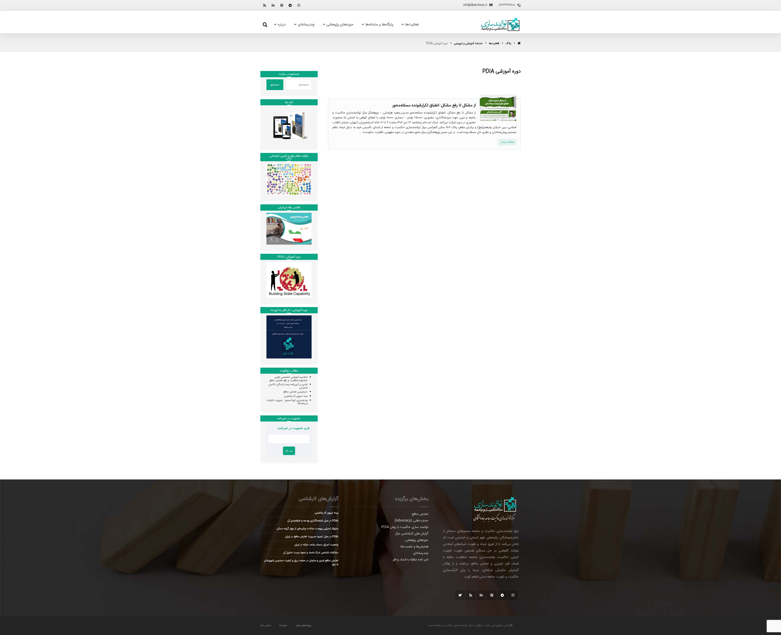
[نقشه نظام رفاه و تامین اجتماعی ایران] (289, 179)
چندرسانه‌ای (420, 553)
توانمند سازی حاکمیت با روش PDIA (404, 527)
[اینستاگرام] (299, 5)
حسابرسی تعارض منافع (295, 392)
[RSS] (264, 5)
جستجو (275, 84)
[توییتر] (460, 595)
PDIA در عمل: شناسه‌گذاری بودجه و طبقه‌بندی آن (312, 520)
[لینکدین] (273, 5)
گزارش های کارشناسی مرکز (411, 533)
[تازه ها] (289, 125)
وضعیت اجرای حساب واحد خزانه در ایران (316, 544)
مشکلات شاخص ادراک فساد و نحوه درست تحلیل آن (310, 552)
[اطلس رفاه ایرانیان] (289, 229)
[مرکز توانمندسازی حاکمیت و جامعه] (500, 24)
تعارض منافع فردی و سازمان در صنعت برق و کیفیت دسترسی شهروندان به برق (301, 562)
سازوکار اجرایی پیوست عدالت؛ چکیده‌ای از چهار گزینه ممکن (307, 528)
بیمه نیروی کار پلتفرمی (296, 396)
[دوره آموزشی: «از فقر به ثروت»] (289, 336)
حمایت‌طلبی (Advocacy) (411, 520)
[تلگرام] (290, 5)
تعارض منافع (420, 514)
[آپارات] (281, 5)
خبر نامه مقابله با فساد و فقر (410, 559)
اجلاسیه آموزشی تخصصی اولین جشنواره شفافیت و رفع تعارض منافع (288, 379)
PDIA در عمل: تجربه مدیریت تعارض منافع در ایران (311, 536)
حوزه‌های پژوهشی (416, 540)
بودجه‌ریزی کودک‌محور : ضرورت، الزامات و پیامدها (287, 402)
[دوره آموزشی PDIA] (289, 280)
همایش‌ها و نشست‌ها (414, 546)
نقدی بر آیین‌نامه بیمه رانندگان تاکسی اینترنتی (288, 386)
